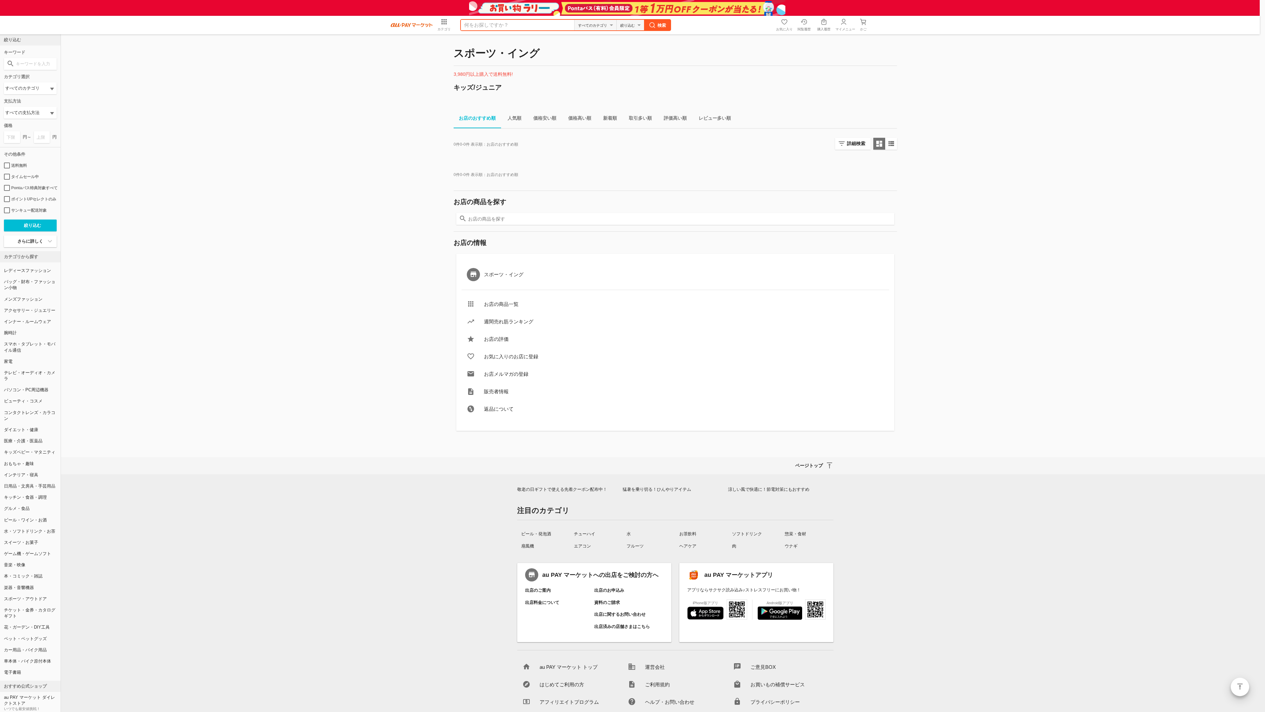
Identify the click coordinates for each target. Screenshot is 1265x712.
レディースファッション (27, 270)
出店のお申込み (609, 590)
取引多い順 (640, 118)
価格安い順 (544, 118)
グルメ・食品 (17, 508)
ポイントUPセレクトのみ (33, 199)
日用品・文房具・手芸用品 (29, 486)
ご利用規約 (657, 684)
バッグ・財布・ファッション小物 (29, 284)
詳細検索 (856, 143)
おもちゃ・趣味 (19, 463)
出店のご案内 (538, 590)
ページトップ (1240, 687)
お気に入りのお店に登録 (511, 356)
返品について (499, 409)
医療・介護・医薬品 (23, 440)
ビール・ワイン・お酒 (25, 520)
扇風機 (527, 546)
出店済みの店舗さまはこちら (622, 626)
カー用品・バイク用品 (25, 649)
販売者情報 (496, 391)
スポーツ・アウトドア (25, 598)
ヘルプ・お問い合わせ (669, 702)
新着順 (610, 118)
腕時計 (10, 332)
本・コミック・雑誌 (23, 576)
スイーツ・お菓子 (21, 542)
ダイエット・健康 (21, 429)
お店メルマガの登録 (506, 374)
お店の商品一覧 (501, 304)
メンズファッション (23, 299)
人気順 (514, 118)
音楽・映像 (14, 564)
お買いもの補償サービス (777, 684)
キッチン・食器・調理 (25, 497)
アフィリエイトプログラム (569, 702)
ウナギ (791, 546)
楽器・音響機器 (19, 587)
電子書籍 (12, 672)
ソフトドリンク (747, 533)
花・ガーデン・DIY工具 (27, 627)
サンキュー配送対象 (29, 210)
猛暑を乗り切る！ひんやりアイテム (657, 489)
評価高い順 (675, 118)
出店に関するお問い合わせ (620, 614)
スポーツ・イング (503, 274)
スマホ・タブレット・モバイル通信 (29, 346)
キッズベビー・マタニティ (29, 452)
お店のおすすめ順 (477, 118)
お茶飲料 (687, 533)
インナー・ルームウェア (27, 321)
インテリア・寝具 (21, 474)
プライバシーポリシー (775, 702)
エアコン (582, 546)
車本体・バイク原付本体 (27, 661)
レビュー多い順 (715, 118)
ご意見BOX (763, 667)
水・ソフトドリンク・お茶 (29, 531)
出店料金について (542, 602)
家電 (8, 361)
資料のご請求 (607, 602)
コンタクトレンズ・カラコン (29, 415)
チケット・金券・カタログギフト (29, 613)
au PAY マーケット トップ (569, 667)
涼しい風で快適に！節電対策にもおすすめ (768, 489)
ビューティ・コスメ (23, 401)
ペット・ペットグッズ (25, 638)
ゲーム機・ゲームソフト (27, 553)
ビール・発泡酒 (536, 533)
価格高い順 (579, 118)
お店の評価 (496, 339)
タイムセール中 (25, 176)
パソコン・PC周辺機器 (26, 389)
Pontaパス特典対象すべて (34, 188)
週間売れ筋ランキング (508, 321)
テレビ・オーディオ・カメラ (29, 375)
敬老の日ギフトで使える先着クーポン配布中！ (562, 489)
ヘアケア (687, 546)
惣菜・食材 (795, 533)
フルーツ (635, 546)
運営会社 (655, 667)
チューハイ (584, 533)
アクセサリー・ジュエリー (29, 310)
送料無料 (19, 165)
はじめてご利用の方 (562, 684)
